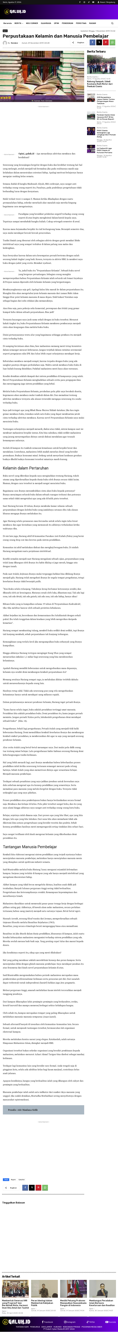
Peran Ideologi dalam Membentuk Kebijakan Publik (42, 1303)
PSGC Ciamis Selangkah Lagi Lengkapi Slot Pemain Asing (106, 134)
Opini (5, 31)
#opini (13, 1180)
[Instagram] (84, 2)
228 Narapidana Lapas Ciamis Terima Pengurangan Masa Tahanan (106, 100)
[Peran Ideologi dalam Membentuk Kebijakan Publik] (44, 1289)
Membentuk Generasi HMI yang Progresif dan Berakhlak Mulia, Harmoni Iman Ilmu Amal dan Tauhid (15, 1304)
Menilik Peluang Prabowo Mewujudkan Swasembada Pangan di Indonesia (73, 1303)
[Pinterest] (106, 42)
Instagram (71, 1322)
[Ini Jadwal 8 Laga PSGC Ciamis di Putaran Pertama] (91, 149)
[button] (112, 23)
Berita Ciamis (92, 77)
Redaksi (14, 43)
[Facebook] (80, 2)
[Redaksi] (5, 43)
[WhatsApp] (112, 42)
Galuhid (21, 1180)
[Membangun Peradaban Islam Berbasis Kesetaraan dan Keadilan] (102, 1289)
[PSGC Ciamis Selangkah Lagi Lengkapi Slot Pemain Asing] (91, 131)
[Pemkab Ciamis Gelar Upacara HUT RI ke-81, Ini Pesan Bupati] (91, 115)
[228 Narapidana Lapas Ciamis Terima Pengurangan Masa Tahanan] (91, 98)
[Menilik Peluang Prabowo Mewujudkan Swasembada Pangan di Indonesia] (73, 1289)
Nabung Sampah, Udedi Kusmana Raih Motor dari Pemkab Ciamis (100, 84)
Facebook (48, 1322)
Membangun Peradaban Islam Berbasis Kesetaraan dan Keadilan (102, 1303)
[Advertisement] (43, 128)
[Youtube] (93, 2)
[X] (99, 42)
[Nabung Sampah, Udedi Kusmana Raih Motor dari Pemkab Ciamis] (101, 64)
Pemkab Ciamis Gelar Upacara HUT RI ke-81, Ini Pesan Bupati (106, 117)
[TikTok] (89, 2)
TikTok (92, 1322)
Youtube (112, 1322)
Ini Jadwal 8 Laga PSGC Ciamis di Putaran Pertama (104, 150)
